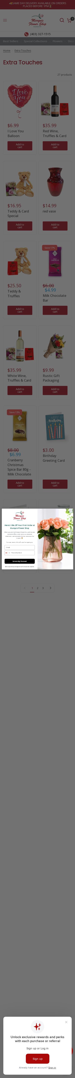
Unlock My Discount (19, 561)
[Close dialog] (70, 510)
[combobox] (7, 553)
